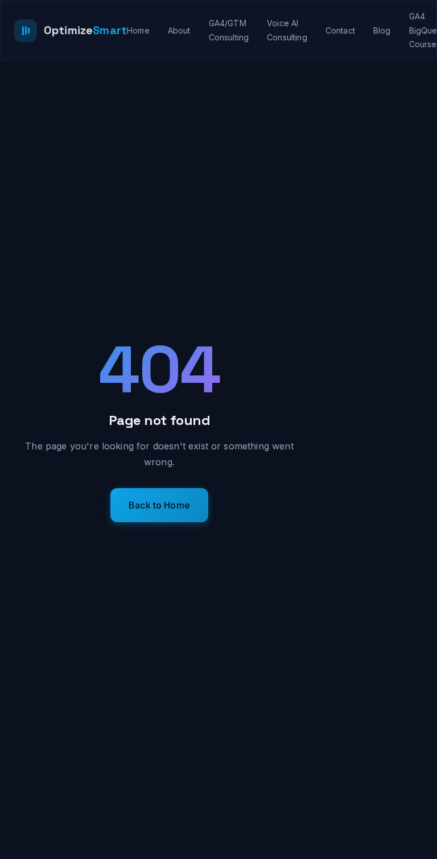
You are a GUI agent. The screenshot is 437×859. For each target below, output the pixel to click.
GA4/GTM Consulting (229, 30)
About (179, 30)
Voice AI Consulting (287, 30)
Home (138, 30)
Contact (340, 30)
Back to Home (159, 505)
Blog (382, 30)
